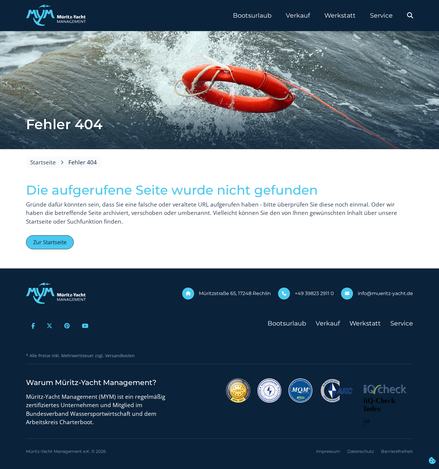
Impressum (328, 451)
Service (381, 15)
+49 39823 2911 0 (314, 293)
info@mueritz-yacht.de (385, 293)
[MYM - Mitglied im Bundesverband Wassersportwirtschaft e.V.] (269, 390)
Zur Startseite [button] (50, 242)
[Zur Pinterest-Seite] (67, 326)
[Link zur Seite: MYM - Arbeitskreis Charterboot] (337, 390)
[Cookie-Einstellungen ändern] (432, 461)
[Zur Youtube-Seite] (85, 326)
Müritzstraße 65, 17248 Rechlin (235, 293)
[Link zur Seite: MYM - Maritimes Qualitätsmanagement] (300, 390)
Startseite (43, 162)
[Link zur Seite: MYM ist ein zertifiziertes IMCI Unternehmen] (238, 390)
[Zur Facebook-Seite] (33, 326)
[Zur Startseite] (56, 15)
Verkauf (298, 15)
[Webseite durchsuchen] (410, 16)
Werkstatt (340, 15)
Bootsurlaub (252, 15)
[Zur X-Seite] (50, 326)
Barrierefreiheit (397, 451)
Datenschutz (360, 451)
